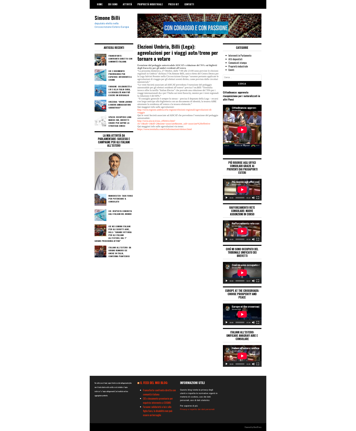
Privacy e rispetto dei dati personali (197, 409)
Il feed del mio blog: (154, 382)
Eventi (231, 70)
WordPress (257, 427)
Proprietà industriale (150, 4)
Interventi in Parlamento (239, 55)
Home (100, 4)
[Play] (226, 197)
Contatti (189, 4)
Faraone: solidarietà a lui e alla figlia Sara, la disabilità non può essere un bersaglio (157, 411)
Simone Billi (107, 17)
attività (127, 4)
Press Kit (173, 4)
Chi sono (113, 4)
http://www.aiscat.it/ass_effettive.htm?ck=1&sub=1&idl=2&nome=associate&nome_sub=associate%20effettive (173, 122)
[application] (242, 189)
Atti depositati (235, 59)
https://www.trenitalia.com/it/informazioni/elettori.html (164, 129)
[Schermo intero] (257, 197)
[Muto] (253, 197)
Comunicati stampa (237, 63)
